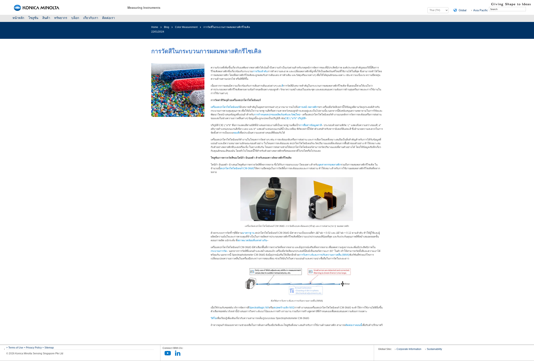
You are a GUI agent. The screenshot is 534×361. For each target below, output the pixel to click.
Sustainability (434, 349)
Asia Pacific (480, 10)
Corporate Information (409, 349)
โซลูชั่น (33, 18)
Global (462, 10)
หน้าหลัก (18, 18)
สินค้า (46, 18)
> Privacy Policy (33, 347)
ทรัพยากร (60, 18)
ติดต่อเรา (108, 18)
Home (154, 27)
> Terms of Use (15, 347)
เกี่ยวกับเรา (90, 18)
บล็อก (75, 18)
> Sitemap (48, 347)
